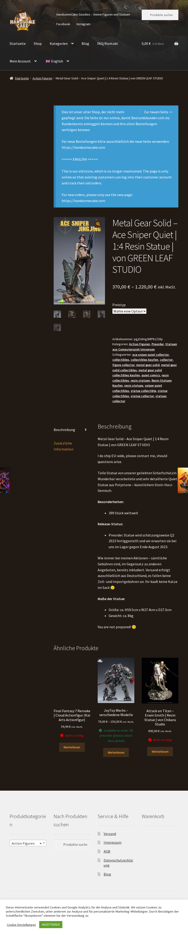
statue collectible (143, 391)
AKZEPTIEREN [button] (51, 925)
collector (166, 360)
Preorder (158, 344)
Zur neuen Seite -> (158, 112)
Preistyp (119, 304)
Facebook (63, 24)
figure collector (123, 365)
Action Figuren (42, 78)
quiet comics (150, 375)
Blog (85, 43)
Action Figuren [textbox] (26, 843)
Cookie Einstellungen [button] (21, 925)
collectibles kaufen (144, 360)
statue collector (142, 396)
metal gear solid (148, 365)
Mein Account (20, 61)
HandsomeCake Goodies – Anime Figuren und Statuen (93, 14)
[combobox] (28, 843)
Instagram (83, 24)
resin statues (133, 385)
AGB (107, 851)
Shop (38, 43)
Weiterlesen (72, 747)
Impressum (113, 842)
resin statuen (140, 380)
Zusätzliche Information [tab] (63, 446)
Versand (110, 833)
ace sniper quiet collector (150, 355)
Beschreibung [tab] (64, 429)
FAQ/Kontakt (107, 43)
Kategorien (59, 43)
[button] (98, 224)
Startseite (18, 43)
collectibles (120, 360)
